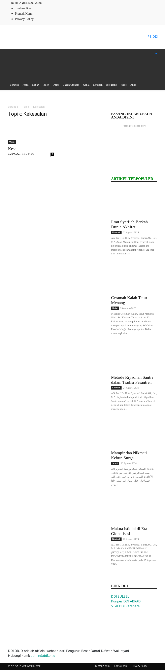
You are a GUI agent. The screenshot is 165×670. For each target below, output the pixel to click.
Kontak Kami (23, 13)
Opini (56, 84)
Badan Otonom (71, 84)
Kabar (35, 84)
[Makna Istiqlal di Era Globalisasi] (134, 509)
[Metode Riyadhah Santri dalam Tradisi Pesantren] (134, 357)
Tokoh (45, 84)
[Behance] (49, 2)
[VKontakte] (64, 2)
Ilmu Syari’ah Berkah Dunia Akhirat (129, 224)
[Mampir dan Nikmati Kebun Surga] (134, 433)
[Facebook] (52, 2)
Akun (133, 84)
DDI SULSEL (120, 596)
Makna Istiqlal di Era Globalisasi (129, 531)
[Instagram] (55, 2)
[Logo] (48, 57)
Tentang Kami (24, 8)
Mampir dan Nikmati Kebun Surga (129, 455)
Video (123, 84)
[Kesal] (31, 132)
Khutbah (98, 84)
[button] (151, 54)
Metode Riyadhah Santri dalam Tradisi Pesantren (132, 380)
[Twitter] (58, 2)
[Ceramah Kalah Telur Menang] (134, 278)
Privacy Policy (24, 19)
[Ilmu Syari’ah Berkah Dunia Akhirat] (134, 202)
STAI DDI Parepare (125, 606)
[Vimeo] (61, 2)
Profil (26, 84)
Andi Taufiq (14, 154)
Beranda (14, 84)
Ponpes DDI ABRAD (126, 601)
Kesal (13, 148)
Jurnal (86, 84)
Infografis (111, 84)
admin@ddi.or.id (43, 656)
